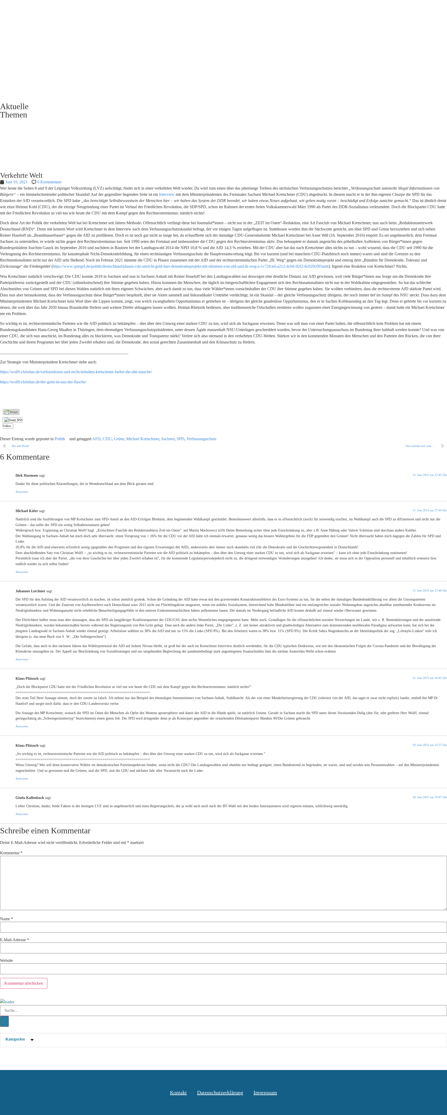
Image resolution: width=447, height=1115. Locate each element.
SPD (180, 439)
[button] (223, 1040)
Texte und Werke (305, 10)
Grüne (119, 439)
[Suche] (4, 1021)
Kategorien (15, 1039)
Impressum (265, 1092)
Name (6, 919)
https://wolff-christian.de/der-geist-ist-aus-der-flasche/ (43, 382)
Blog (272, 10)
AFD (96, 439)
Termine (342, 10)
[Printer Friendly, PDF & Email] (11, 412)
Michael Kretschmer (142, 439)
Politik (60, 439)
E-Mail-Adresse (14, 940)
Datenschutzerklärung (220, 1092)
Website (6, 961)
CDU (107, 439)
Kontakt (388, 10)
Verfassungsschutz (202, 439)
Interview (167, 194)
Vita (365, 10)
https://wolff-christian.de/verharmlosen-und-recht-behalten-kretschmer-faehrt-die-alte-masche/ (76, 372)
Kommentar (11, 853)
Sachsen (168, 439)
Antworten (22, 491)
